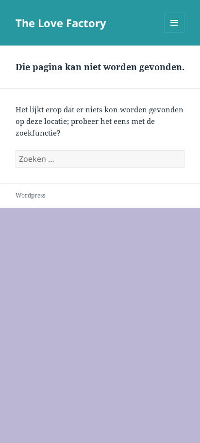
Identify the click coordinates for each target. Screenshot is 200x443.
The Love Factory (61, 22)
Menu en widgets (174, 32)
